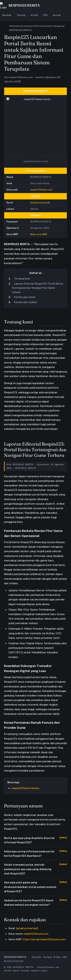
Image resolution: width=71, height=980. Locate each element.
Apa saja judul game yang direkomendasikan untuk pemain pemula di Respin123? (30, 887)
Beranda (6, 15)
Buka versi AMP (38, 234)
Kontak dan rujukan (25, 302)
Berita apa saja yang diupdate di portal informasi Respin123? (29, 840)
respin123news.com (41, 189)
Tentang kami (22, 278)
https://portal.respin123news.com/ (44, 939)
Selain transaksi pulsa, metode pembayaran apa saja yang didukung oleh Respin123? (28, 869)
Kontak (57, 15)
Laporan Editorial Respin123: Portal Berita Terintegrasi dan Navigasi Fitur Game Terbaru (37, 288)
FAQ (45, 15)
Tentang (20, 15)
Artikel (34, 15)
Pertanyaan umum (24, 297)
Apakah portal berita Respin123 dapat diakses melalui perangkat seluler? (29, 902)
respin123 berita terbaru (25, 788)
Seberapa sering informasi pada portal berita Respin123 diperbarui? (29, 853)
